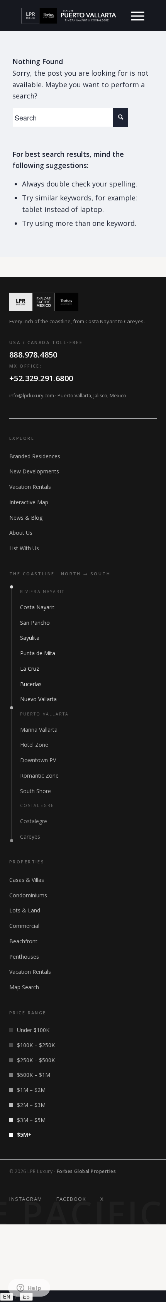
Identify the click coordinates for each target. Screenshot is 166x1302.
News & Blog (25, 517)
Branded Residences (34, 456)
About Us (20, 532)
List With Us (24, 548)
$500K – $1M (33, 1074)
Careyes (30, 836)
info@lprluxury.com (31, 395)
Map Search (24, 987)
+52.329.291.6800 (41, 378)
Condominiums (28, 895)
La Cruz (29, 668)
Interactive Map (28, 502)
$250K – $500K (36, 1060)
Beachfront (23, 941)
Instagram (25, 1198)
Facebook (71, 1198)
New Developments (34, 471)
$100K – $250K (36, 1045)
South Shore (35, 791)
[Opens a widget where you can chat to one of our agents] (29, 1288)
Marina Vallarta (39, 729)
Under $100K (33, 1030)
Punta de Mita (37, 653)
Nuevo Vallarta (38, 699)
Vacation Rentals (30, 486)
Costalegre (33, 821)
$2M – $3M (31, 1105)
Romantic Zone (39, 775)
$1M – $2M (31, 1089)
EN (6, 1297)
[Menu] (138, 15)
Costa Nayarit (37, 607)
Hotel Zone (34, 744)
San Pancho (35, 622)
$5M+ (24, 1134)
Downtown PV (38, 760)
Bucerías (31, 684)
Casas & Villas (26, 879)
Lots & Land (24, 910)
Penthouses (24, 956)
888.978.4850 (33, 354)
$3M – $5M (31, 1120)
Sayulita (29, 637)
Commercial (24, 925)
